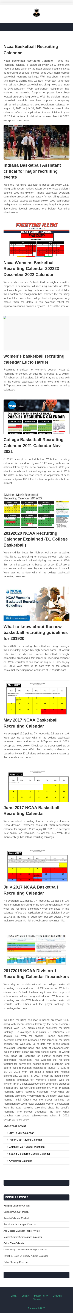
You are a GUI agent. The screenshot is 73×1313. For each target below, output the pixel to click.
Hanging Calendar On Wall (17, 1205)
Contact (25, 1296)
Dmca (13, 1296)
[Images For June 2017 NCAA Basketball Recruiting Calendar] (36, 785)
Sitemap (37, 1299)
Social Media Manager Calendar (20, 1224)
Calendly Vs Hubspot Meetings (27, 1146)
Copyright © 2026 (36, 1308)
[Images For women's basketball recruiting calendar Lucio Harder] (36, 333)
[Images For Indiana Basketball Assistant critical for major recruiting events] (36, 142)
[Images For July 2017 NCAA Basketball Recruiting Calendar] (36, 864)
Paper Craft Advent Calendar (25, 1139)
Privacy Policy (41, 1296)
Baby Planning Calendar (16, 1262)
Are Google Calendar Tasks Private (22, 1230)
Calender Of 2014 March (16, 1212)
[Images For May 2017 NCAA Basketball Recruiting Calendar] (36, 697)
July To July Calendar (21, 1132)
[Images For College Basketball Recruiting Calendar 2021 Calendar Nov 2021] (36, 417)
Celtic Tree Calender (14, 1243)
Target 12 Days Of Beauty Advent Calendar (26, 1256)
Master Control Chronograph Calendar (23, 1237)
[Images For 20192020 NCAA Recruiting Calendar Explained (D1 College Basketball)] (36, 510)
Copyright (57, 1296)
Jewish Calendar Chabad (16, 1218)
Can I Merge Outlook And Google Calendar (25, 1249)
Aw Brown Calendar (20, 1160)
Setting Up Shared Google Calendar (29, 1153)
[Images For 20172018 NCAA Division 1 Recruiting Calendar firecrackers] (36, 948)
